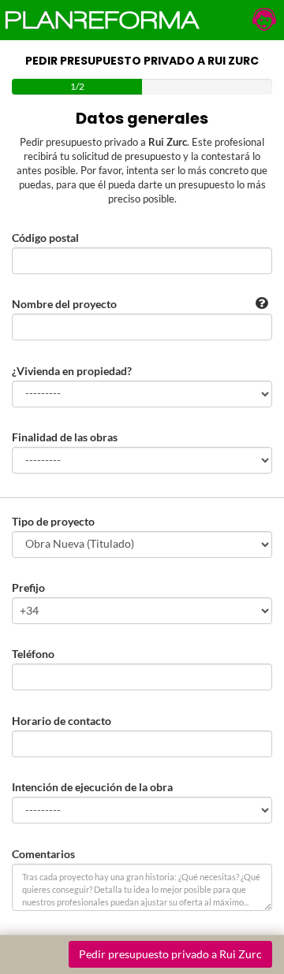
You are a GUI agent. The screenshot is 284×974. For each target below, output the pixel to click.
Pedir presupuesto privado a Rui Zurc (170, 954)
